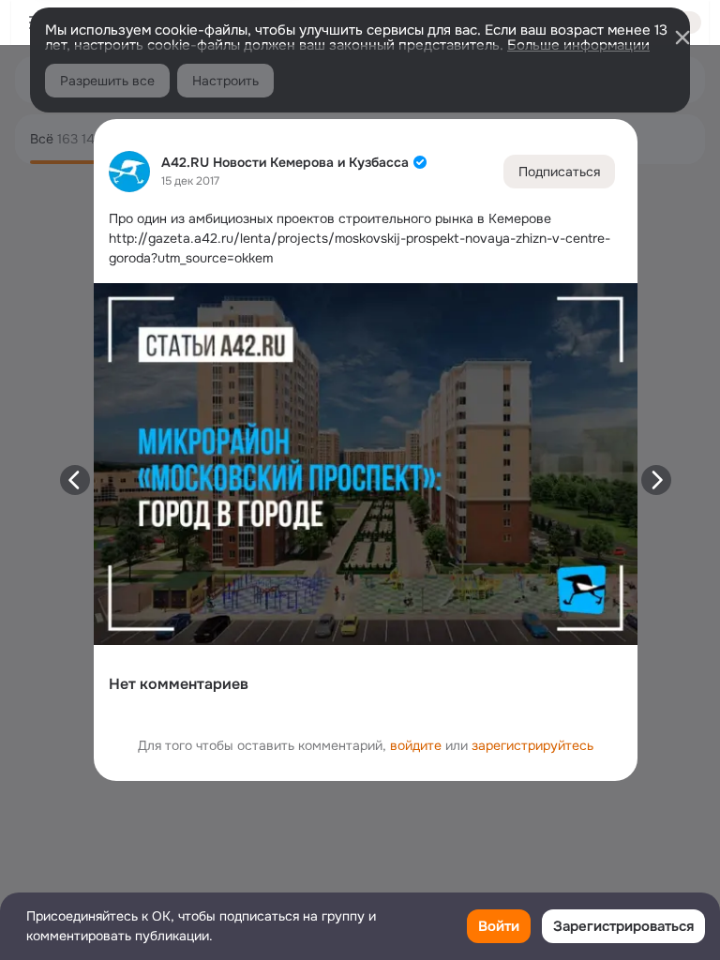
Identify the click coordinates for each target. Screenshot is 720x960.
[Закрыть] (683, 37)
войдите (416, 745)
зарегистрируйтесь (532, 745)
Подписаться (559, 171)
